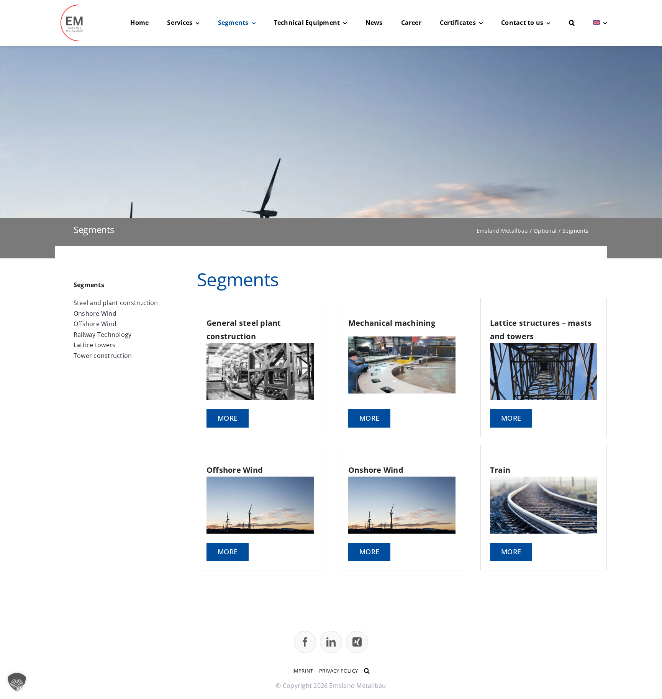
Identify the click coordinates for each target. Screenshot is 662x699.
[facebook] (305, 642)
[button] (572, 23)
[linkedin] (331, 642)
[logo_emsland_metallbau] (74, 7)
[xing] (357, 642)
